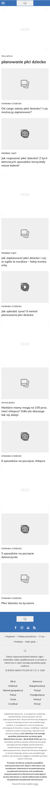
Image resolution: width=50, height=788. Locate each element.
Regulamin (10, 636)
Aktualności (8, 403)
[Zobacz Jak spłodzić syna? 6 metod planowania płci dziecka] (25, 287)
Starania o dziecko (11, 103)
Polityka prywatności (27, 636)
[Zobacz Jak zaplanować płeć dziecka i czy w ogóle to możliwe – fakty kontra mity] (25, 234)
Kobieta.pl (12, 686)
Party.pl (37, 690)
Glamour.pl (37, 681)
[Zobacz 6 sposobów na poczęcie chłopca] (25, 437)
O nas (41, 636)
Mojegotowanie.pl (37, 686)
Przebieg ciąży (9, 153)
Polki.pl (13, 695)
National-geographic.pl (13, 690)
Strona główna (7, 56)
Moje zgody (30, 641)
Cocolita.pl (13, 703)
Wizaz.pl (37, 699)
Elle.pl (12, 681)
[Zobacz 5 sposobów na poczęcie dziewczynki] (25, 529)
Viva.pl (13, 699)
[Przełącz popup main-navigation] (3, 3)
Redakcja (18, 641)
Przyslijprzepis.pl (37, 695)
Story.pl (37, 703)
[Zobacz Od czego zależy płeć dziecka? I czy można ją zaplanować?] (25, 84)
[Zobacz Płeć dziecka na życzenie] (25, 579)
